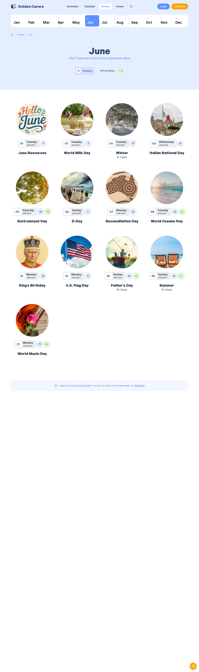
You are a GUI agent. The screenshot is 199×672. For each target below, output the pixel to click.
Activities (72, 6)
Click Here (139, 385)
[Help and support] (193, 666)
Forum (120, 6)
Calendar (89, 6)
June (31, 35)
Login (163, 6)
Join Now (180, 6)
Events (106, 6)
